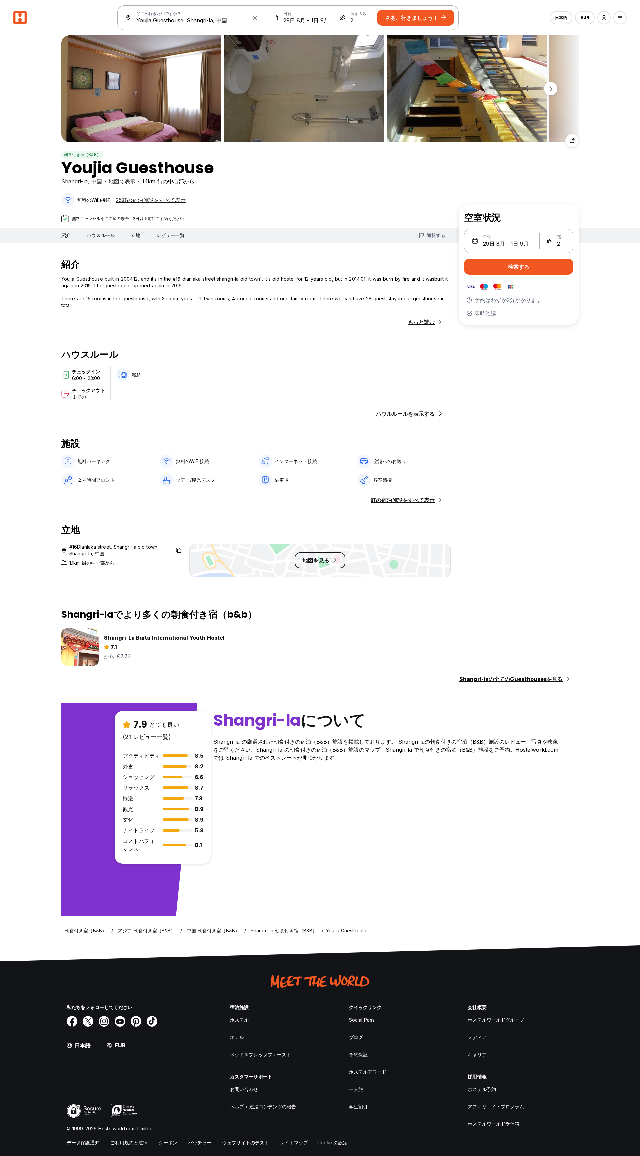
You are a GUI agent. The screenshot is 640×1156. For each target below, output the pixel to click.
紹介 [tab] (66, 235)
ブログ (356, 1037)
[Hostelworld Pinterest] (136, 1021)
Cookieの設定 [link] (332, 1142)
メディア (477, 1037)
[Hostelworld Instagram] (104, 1021)
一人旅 (356, 1089)
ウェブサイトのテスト (245, 1142)
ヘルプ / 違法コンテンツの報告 (263, 1106)
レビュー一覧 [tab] (170, 235)
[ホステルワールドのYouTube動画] (120, 1021)
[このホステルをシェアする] (572, 140)
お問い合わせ (244, 1089)
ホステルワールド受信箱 (493, 1124)
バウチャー (200, 1142)
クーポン (168, 1142)
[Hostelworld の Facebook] (72, 1021)
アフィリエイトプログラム (496, 1106)
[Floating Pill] (550, 88)
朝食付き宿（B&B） (82, 154)
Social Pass (362, 1020)
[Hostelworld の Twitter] (88, 1021)
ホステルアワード (368, 1072)
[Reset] (255, 18)
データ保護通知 (83, 1142)
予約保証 (358, 1054)
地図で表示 (122, 181)
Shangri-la (74, 181)
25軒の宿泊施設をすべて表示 (151, 200)
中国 (96, 181)
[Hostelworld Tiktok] (152, 1021)
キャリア (477, 1054)
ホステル (239, 1020)
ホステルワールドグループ (496, 1020)
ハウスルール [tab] (101, 235)
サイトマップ (294, 1142)
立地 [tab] (135, 235)
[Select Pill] (604, 17)
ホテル (237, 1037)
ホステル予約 (482, 1089)
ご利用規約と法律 (129, 1142)
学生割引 (358, 1106)
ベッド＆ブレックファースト (260, 1054)
